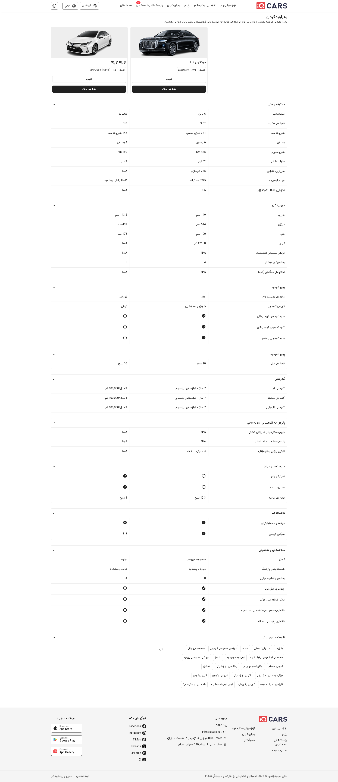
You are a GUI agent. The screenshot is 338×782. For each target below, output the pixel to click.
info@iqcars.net (211, 732)
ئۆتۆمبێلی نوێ (279, 729)
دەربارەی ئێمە (279, 751)
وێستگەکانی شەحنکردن (280, 743)
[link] (66, 728)
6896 (219, 726)
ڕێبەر (284, 735)
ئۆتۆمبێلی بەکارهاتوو (243, 729)
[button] (54, 6)
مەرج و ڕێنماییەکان (61, 776)
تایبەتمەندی (82, 776)
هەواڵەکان (249, 741)
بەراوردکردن (248, 735)
